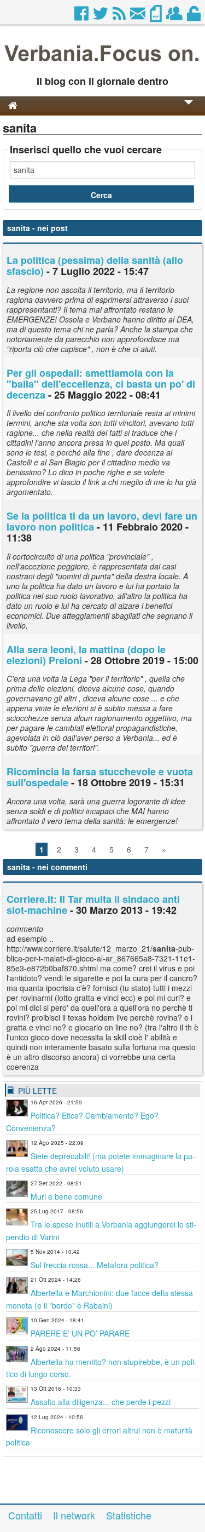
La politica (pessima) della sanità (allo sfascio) (95, 265)
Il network (74, 1515)
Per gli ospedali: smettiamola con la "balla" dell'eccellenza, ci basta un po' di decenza (101, 384)
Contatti (25, 1515)
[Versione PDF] (156, 16)
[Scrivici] (138, 16)
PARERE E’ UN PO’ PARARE (80, 1333)
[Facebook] (82, 16)
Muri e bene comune (66, 1196)
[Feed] (120, 16)
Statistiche (128, 1515)
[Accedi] (194, 16)
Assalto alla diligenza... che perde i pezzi (101, 1401)
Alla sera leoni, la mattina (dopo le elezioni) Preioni (86, 654)
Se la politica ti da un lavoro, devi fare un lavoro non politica (102, 521)
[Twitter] (101, 16)
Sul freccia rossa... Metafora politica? (95, 1264)
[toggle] (188, 109)
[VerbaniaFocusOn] (102, 63)
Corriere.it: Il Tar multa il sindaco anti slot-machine (93, 904)
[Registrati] (175, 16)
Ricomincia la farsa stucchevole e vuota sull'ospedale (100, 777)
